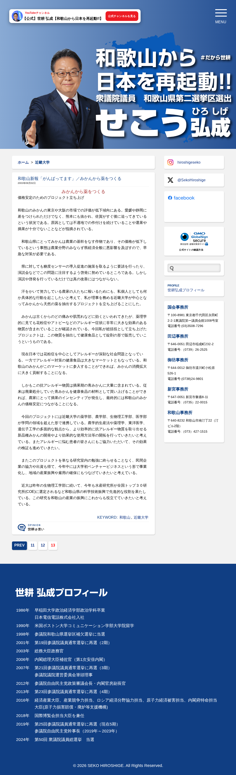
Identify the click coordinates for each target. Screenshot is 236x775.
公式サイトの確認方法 (191, 250)
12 (43, 545)
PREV (19, 545)
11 (33, 545)
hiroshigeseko (189, 162)
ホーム (23, 162)
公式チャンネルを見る (122, 16)
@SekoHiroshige (191, 180)
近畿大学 (141, 517)
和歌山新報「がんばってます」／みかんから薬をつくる (69, 178)
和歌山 (124, 517)
